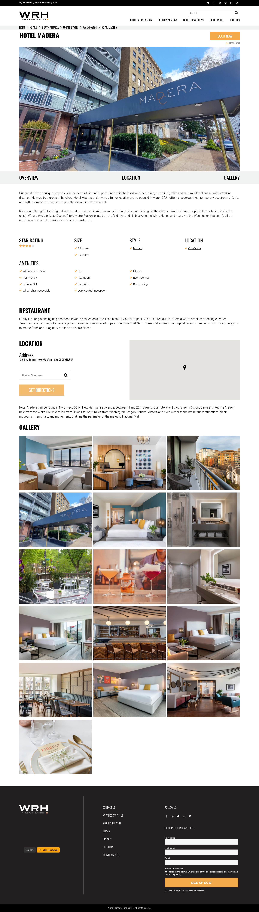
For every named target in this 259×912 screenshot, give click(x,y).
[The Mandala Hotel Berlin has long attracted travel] (42, 822)
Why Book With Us (113, 815)
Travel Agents (111, 855)
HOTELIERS (235, 20)
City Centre (194, 248)
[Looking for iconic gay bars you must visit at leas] (42, 832)
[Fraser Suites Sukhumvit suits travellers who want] (26, 822)
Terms (106, 831)
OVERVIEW (29, 177)
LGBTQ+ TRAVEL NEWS (193, 20)
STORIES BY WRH (112, 823)
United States (71, 27)
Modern (137, 248)
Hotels (33, 27)
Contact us (109, 807)
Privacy (107, 839)
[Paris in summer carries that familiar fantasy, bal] (26, 841)
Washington (90, 27)
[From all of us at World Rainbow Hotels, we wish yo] (42, 841)
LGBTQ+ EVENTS (217, 20)
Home (22, 27)
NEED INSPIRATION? (168, 20)
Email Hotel (234, 43)
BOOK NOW (224, 36)
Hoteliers (108, 847)
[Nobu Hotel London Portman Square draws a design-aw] (57, 832)
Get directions (41, 390)
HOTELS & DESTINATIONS (141, 20)
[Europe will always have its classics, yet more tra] (57, 841)
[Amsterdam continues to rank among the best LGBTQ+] (57, 822)
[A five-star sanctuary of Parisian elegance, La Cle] (26, 832)
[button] (184, 367)
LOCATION (131, 177)
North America (50, 27)
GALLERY (232, 177)
